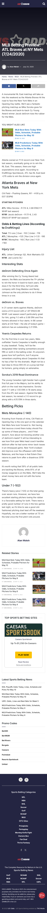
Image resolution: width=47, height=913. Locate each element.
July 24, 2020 (28, 67)
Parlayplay (23, 829)
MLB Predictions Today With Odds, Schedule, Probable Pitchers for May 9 (29, 146)
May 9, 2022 (20, 151)
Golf (23, 810)
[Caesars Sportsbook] (23, 630)
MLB (17, 77)
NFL (23, 797)
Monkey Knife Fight (23, 833)
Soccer (24, 807)
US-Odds (11, 908)
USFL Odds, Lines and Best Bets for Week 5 (20, 701)
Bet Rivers (6, 740)
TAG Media (41, 908)
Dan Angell (8, 568)
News (10, 77)
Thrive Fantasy (23, 843)
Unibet (5, 764)
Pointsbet (6, 755)
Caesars (5, 750)
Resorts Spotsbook (10, 759)
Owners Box (23, 836)
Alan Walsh (14, 67)
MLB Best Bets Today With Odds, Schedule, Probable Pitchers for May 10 (28, 133)
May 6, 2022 (19, 594)
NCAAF (23, 814)
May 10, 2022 (20, 138)
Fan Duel (23, 839)
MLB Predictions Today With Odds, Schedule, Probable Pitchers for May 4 (14, 602)
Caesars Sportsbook (23, 639)
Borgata (5, 745)
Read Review (23, 662)
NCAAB (23, 875)
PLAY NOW (23, 655)
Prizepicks (23, 826)
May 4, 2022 (19, 608)
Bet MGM (6, 736)
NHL (23, 804)
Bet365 (5, 731)
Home (4, 77)
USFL (39, 882)
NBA (23, 800)
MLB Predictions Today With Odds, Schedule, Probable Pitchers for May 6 (14, 589)
